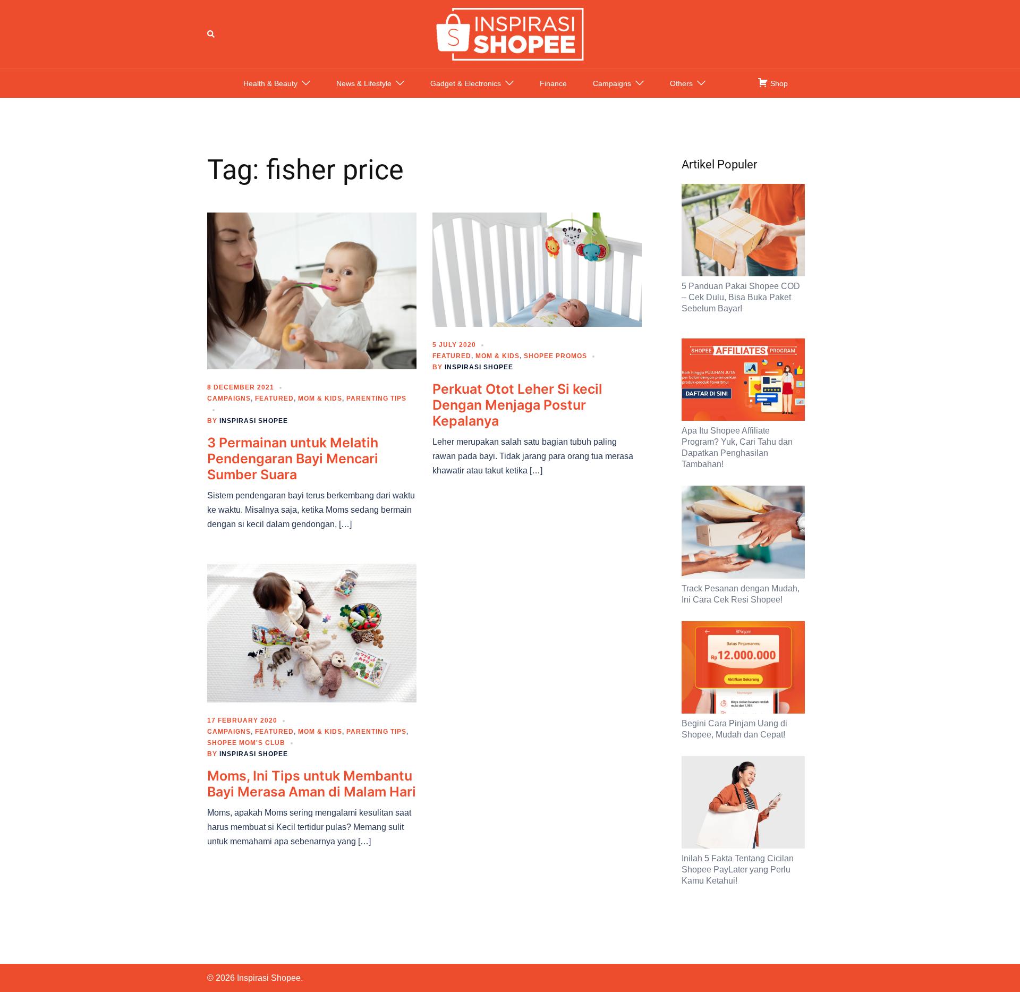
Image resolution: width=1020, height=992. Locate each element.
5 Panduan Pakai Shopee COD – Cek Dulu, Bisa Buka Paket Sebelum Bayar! (741, 297)
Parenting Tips (376, 398)
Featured (274, 398)
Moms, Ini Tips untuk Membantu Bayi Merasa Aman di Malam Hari (311, 784)
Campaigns (612, 83)
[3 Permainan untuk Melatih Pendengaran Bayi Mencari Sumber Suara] (311, 290)
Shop (778, 83)
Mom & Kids (320, 398)
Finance (553, 83)
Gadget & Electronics (465, 83)
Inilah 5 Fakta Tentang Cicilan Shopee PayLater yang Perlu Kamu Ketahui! (738, 869)
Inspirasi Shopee (253, 421)
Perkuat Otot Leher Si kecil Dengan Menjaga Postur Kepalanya (517, 405)
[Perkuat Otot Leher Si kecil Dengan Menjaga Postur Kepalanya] (537, 269)
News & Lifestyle (364, 83)
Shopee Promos (555, 356)
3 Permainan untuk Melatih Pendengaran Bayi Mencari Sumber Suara (292, 458)
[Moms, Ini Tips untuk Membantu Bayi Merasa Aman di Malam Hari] (311, 632)
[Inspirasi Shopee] (510, 33)
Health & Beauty (270, 83)
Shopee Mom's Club (246, 743)
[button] (211, 34)
